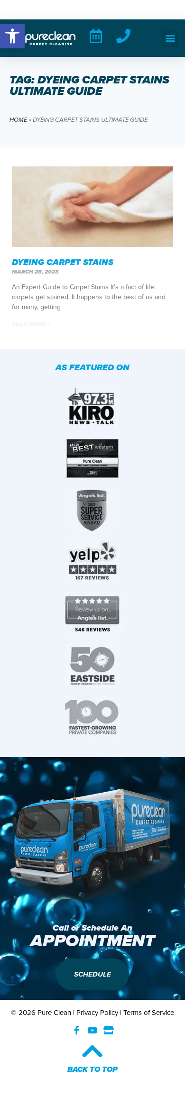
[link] (12, 36)
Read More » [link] (31, 324)
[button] (170, 38)
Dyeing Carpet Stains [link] (62, 262)
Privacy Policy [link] (97, 1012)
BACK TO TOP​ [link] (92, 1069)
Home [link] (18, 119)
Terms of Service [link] (148, 1012)
